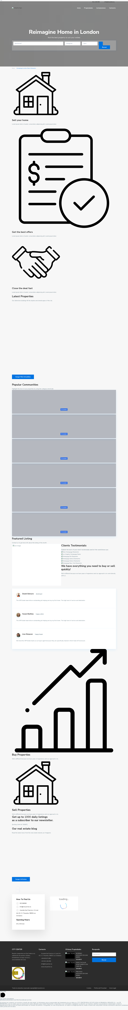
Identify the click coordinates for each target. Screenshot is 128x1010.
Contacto (112, 8)
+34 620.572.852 (46, 958)
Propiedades (88, 8)
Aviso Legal (112, 988)
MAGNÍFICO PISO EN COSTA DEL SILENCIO (98, 343)
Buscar (104, 960)
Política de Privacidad (100, 988)
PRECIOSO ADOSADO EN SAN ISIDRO (27, 343)
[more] (16, 318)
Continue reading (19, 870)
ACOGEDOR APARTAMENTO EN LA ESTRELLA (64, 343)
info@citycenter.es (25, 907)
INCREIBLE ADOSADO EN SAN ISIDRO (63, 307)
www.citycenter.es (46, 967)
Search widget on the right (97, 836)
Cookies (89, 988)
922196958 (23, 903)
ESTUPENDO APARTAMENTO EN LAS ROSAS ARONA (27, 307)
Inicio (79, 8)
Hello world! (55, 836)
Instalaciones (101, 8)
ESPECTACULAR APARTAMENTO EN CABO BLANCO (97, 308)
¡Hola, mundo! (20, 836)
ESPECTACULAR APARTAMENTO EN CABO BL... (82, 964)
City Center (21, 332)
